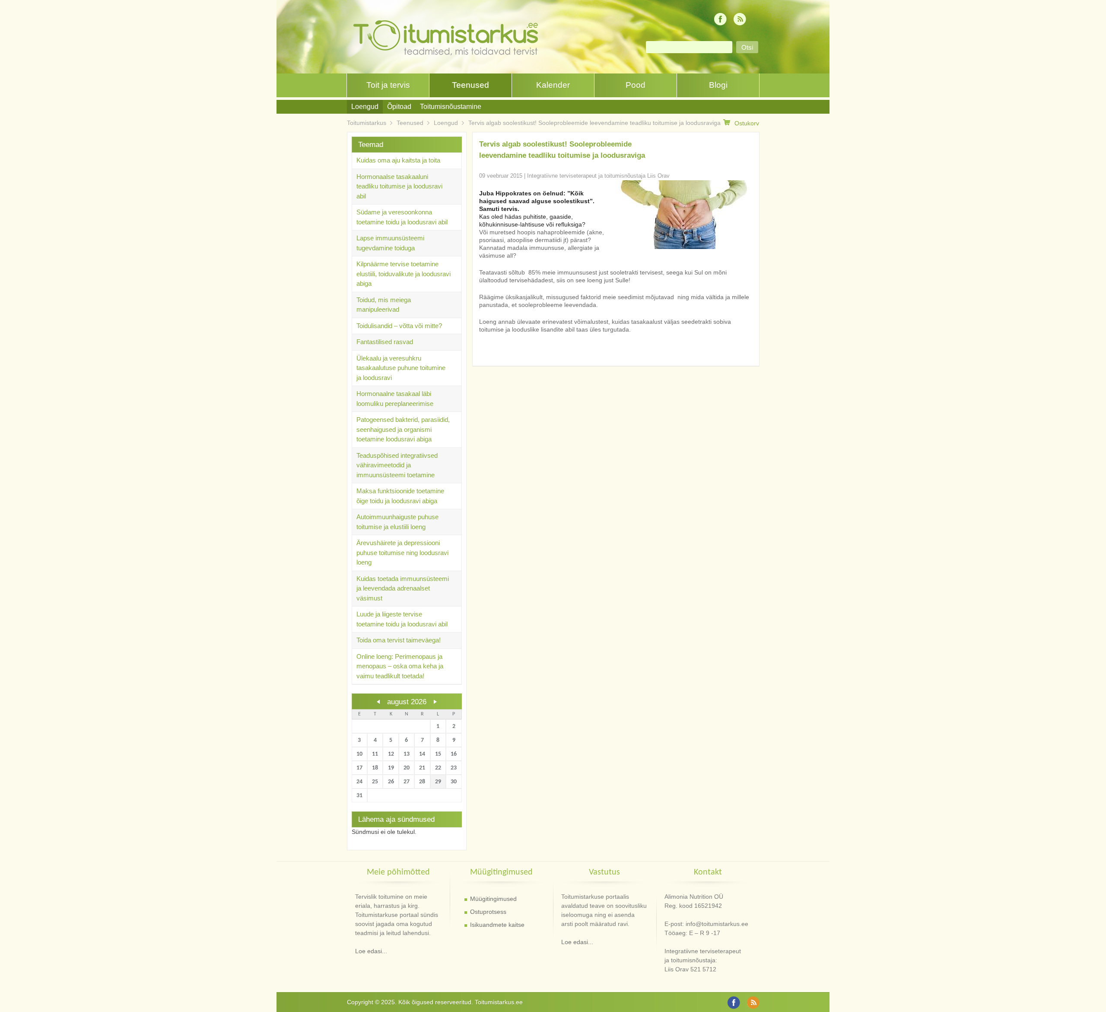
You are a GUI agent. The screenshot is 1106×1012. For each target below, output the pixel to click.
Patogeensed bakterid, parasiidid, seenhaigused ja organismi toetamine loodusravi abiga (403, 429)
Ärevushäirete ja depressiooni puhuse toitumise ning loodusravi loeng (402, 552)
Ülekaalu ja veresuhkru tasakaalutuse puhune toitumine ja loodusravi (400, 367)
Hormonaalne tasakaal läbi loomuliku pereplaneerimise (394, 398)
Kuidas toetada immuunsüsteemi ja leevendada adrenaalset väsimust (402, 588)
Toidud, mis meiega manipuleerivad (383, 304)
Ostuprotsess (488, 911)
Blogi (718, 84)
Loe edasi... (371, 951)
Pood (635, 84)
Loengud (364, 106)
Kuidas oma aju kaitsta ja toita (398, 160)
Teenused (470, 84)
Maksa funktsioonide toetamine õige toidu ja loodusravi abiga (400, 495)
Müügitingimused (493, 898)
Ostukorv (746, 123)
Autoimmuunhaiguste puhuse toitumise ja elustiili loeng (397, 521)
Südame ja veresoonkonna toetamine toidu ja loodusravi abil (402, 217)
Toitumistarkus (366, 122)
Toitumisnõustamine (450, 106)
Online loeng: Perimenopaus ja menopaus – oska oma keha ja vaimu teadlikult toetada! (399, 666)
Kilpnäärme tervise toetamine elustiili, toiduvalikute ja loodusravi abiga (403, 273)
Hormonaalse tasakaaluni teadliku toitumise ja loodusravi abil (399, 186)
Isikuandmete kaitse (497, 924)
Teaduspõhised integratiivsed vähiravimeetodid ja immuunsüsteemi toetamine (397, 465)
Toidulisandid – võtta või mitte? (399, 325)
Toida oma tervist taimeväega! (398, 640)
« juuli (378, 701)
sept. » (435, 701)
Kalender (553, 84)
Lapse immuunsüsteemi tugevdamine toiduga (390, 243)
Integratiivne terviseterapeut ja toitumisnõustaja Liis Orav (598, 175)
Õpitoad (399, 106)
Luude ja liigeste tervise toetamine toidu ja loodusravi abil (402, 619)
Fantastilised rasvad (384, 341)
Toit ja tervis (388, 84)
